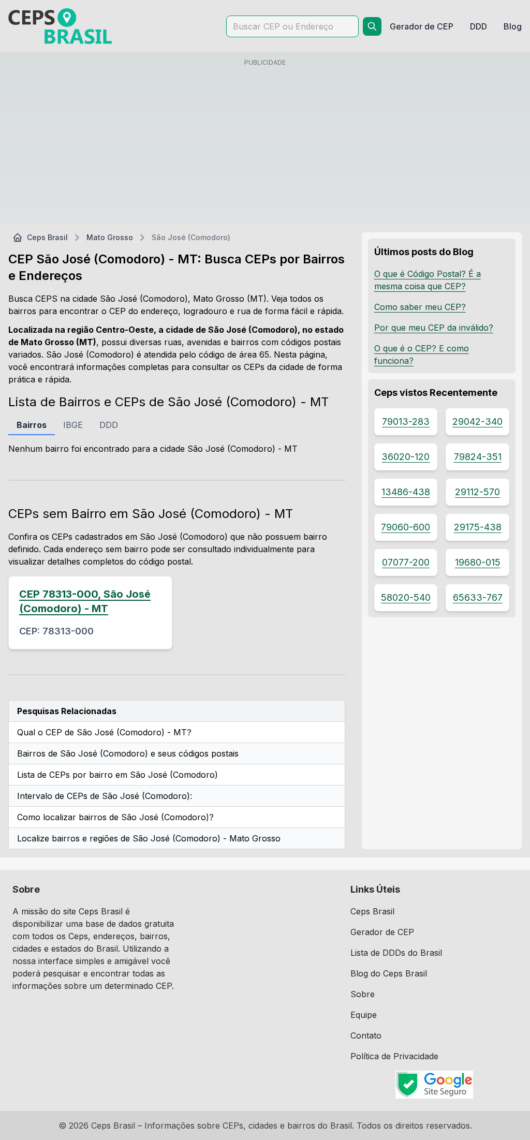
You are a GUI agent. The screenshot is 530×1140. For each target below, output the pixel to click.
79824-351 (478, 456)
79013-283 (406, 421)
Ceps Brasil (47, 237)
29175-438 (478, 527)
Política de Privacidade (394, 1056)
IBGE (73, 425)
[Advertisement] (265, 143)
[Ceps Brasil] (60, 26)
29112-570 (477, 491)
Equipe (363, 1015)
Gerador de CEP (382, 932)
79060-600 (405, 527)
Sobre (362, 994)
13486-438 (405, 491)
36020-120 (405, 456)
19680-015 (477, 562)
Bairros (32, 425)
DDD (108, 425)
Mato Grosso (109, 237)
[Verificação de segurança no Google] (434, 1085)
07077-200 (406, 562)
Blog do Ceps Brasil (388, 973)
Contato (365, 1035)
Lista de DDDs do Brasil (396, 952)
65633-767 (478, 597)
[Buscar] (372, 26)
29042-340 (477, 421)
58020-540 (406, 597)
